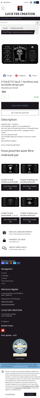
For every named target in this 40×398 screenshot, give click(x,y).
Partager (9, 76)
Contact (26, 2)
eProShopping (8, 366)
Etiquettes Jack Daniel (9, 88)
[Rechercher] (37, 22)
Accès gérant (34, 366)
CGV (3, 283)
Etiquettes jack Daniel (17, 28)
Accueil (5, 28)
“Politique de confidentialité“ (22, 388)
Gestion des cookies (7, 301)
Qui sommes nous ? (8, 281)
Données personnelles (7, 304)
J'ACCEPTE (30, 394)
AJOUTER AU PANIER (20, 106)
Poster (34, 76)
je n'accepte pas (10, 394)
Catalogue (5, 275)
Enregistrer (22, 76)
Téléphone (5, 321)
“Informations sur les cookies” (30, 386)
